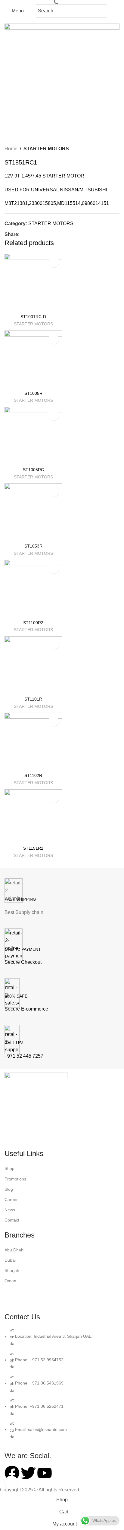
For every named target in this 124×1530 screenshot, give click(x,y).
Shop (9, 1168)
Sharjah (12, 1270)
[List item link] (62, 1386)
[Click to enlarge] (11, 1482)
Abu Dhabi (14, 1249)
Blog (9, 1189)
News (10, 1209)
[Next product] (116, 149)
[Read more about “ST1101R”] (53, 644)
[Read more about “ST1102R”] (53, 721)
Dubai (10, 1260)
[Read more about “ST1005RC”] (53, 415)
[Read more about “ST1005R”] (53, 339)
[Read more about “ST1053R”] (53, 491)
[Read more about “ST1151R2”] (53, 797)
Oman (10, 1280)
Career (11, 1199)
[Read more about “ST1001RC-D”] (53, 262)
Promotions (15, 1179)
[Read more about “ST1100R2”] (53, 568)
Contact (12, 1220)
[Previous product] (104, 149)
